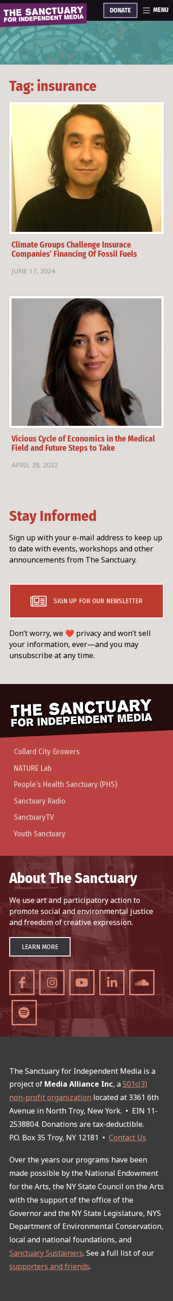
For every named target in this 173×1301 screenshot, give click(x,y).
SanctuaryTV (34, 817)
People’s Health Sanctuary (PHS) (65, 784)
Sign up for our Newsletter (98, 601)
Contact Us (127, 1137)
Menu (160, 10)
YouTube (82, 982)
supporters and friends (49, 1266)
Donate (120, 10)
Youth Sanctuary (40, 834)
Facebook (22, 982)
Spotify (24, 1012)
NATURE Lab (33, 768)
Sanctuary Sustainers (46, 1253)
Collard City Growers (47, 751)
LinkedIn (112, 982)
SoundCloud (142, 982)
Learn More (40, 947)
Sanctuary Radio (40, 801)
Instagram (52, 982)
